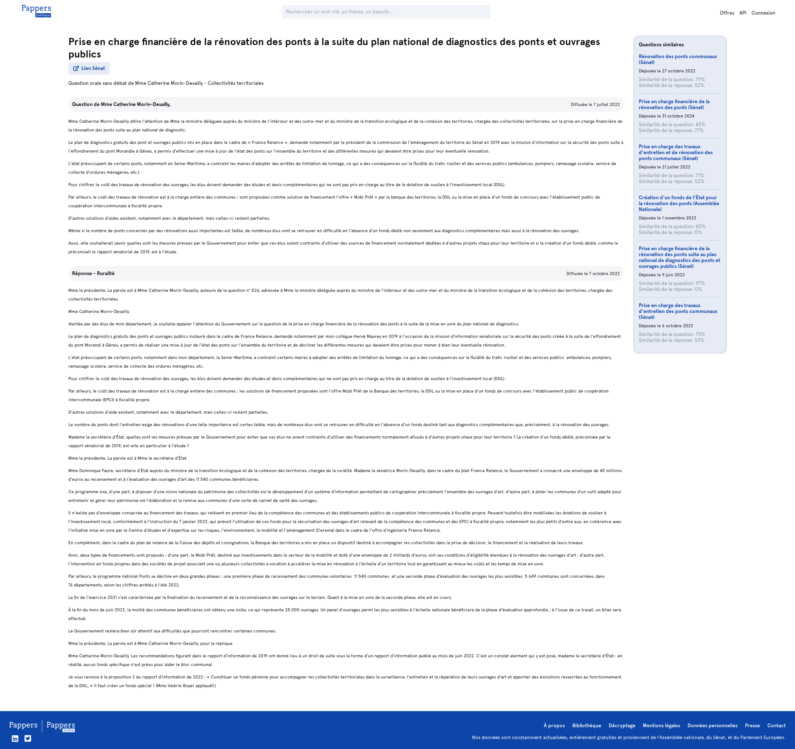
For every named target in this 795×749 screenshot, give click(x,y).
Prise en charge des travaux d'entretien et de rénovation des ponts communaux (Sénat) (676, 152)
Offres (727, 13)
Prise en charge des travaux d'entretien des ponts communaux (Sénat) (678, 311)
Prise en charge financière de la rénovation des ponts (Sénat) (674, 104)
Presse (752, 725)
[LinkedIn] (15, 738)
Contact (776, 725)
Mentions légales (661, 725)
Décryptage (622, 725)
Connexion (763, 13)
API (743, 13)
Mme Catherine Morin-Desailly (169, 83)
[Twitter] (28, 738)
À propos (554, 725)
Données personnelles (713, 725)
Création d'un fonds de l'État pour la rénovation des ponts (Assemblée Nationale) (679, 203)
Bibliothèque (586, 725)
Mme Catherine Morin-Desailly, (136, 104)
